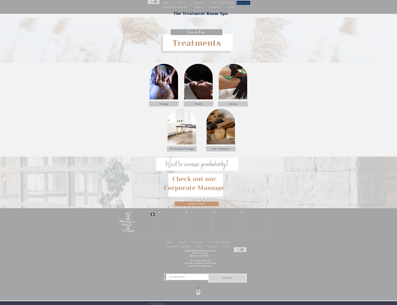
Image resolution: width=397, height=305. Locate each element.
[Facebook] (155, 1)
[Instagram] (151, 1)
